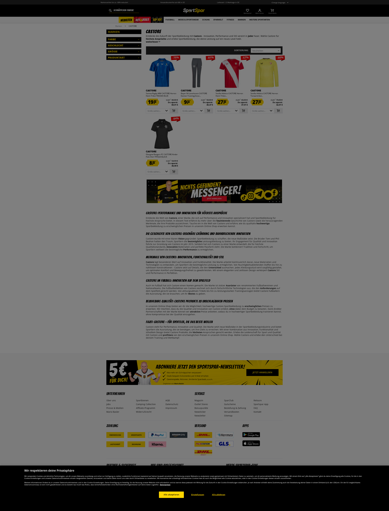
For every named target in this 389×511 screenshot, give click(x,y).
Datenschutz (165, 484)
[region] (194, 488)
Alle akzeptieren (171, 494)
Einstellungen (197, 494)
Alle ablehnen (218, 494)
